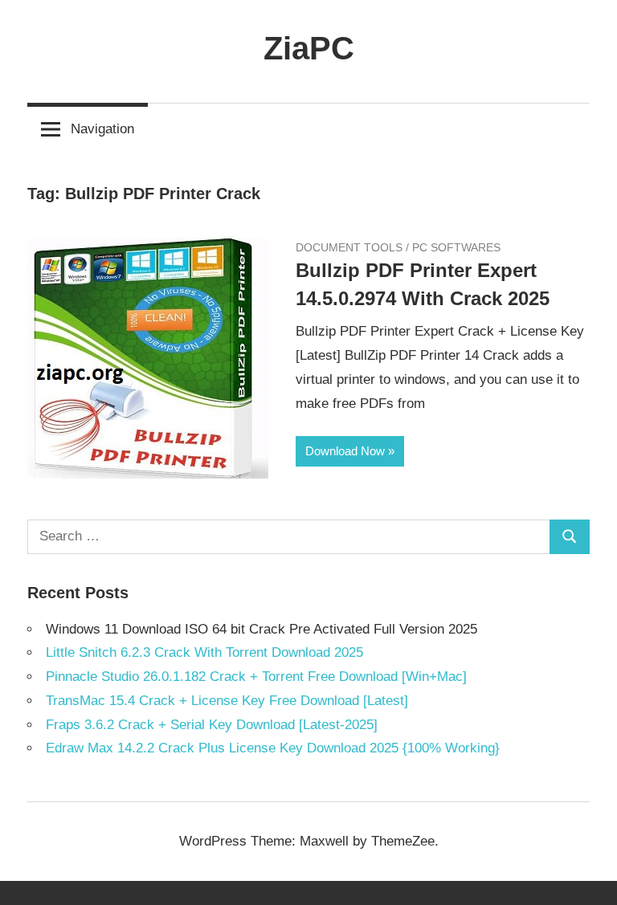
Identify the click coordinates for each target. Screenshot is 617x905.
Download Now (345, 451)
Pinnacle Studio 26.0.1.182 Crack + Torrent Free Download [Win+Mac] (256, 676)
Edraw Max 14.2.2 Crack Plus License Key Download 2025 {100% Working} (273, 748)
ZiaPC (309, 48)
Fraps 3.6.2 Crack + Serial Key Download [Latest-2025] (212, 724)
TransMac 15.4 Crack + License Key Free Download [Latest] (227, 700)
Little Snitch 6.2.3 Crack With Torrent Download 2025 (204, 652)
